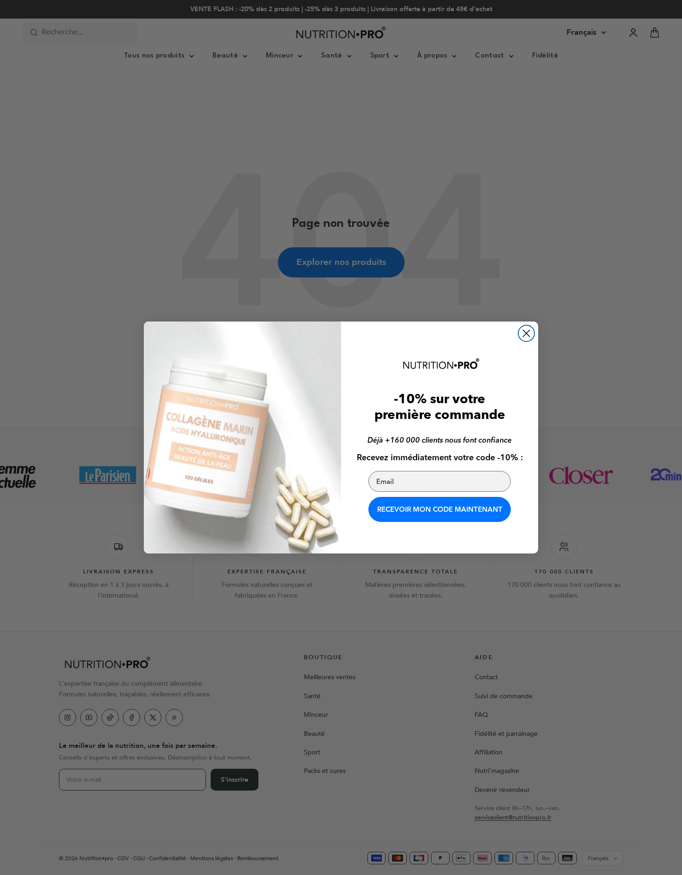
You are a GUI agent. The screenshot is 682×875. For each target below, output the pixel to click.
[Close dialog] (526, 333)
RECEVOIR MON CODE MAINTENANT (439, 509)
